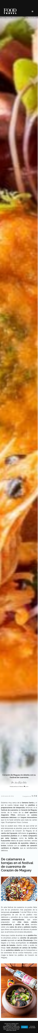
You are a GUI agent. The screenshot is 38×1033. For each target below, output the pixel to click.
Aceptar (24, 1027)
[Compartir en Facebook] (34, 796)
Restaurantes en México (19, 17)
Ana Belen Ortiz (20, 783)
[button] (32, 11)
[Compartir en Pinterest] (36, 796)
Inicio (3, 17)
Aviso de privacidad (32, 1027)
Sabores (8, 17)
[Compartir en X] (32, 796)
